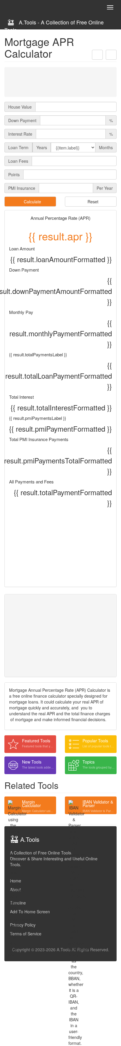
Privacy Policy (23, 925)
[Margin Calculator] (13, 805)
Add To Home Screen (30, 911)
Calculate (32, 201)
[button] (97, 55)
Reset (92, 201)
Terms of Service (25, 934)
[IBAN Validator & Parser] (74, 805)
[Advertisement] (60, 82)
